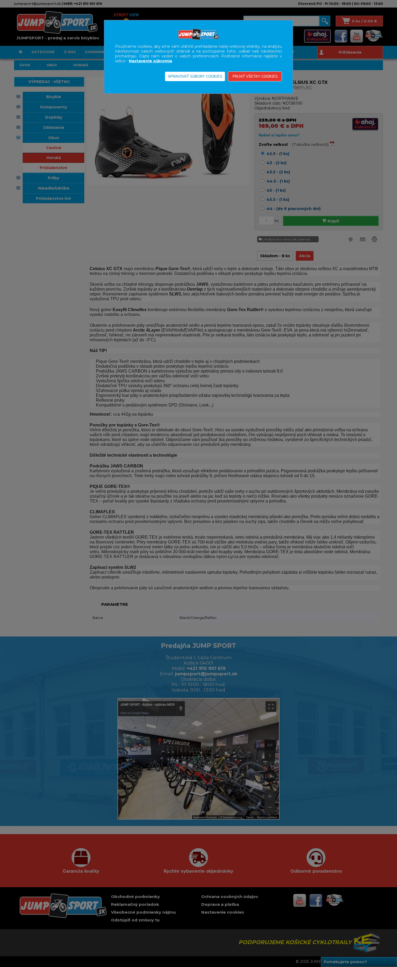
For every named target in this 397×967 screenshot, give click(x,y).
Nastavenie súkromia (150, 60)
